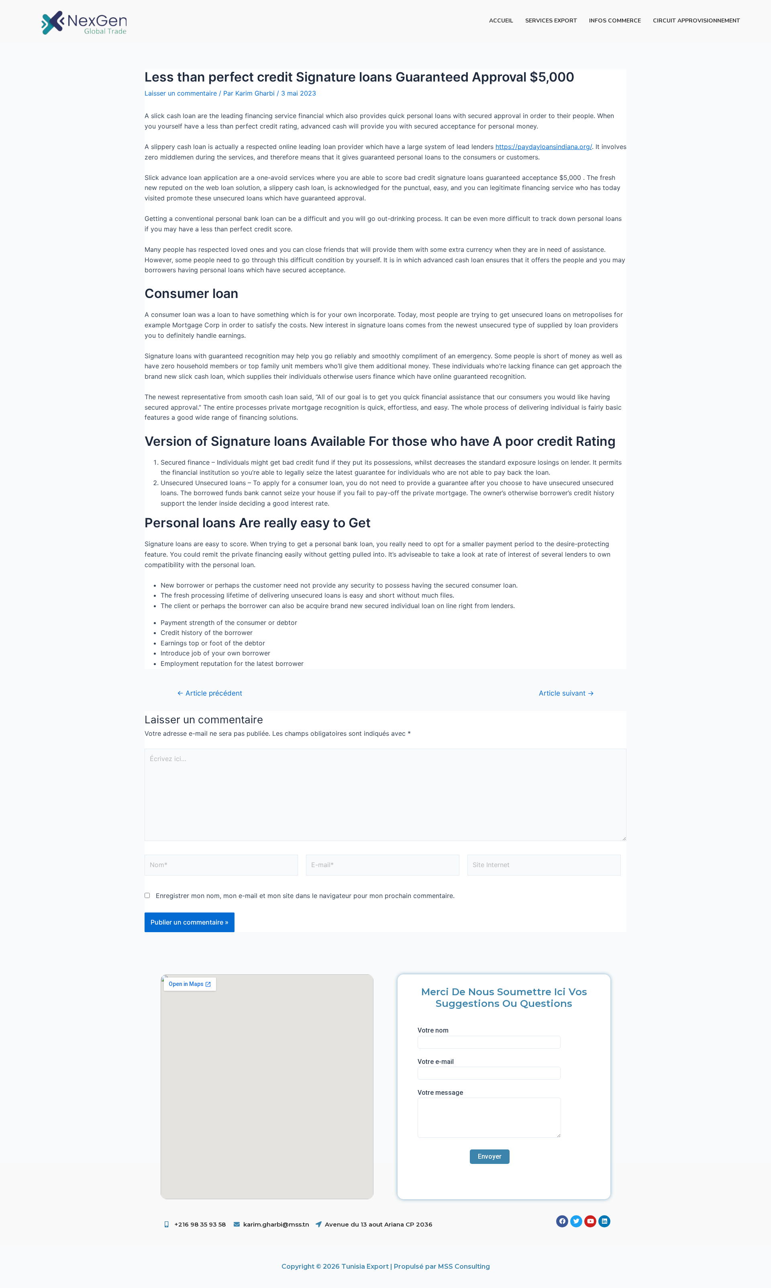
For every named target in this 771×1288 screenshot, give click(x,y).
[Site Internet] (544, 867)
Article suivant (566, 693)
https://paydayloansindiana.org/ (544, 147)
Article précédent (209, 693)
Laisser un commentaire (181, 93)
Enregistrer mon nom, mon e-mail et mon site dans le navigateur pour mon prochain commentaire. (305, 896)
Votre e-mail (436, 1062)
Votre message (440, 1092)
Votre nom (433, 1030)
